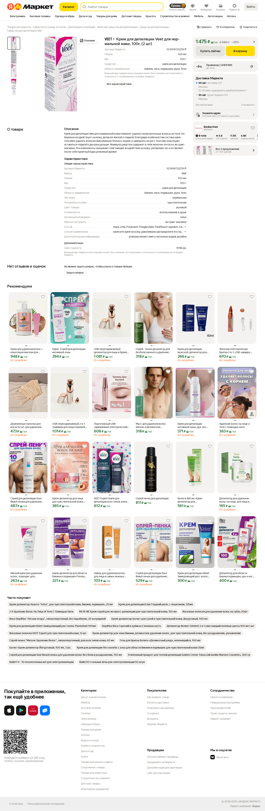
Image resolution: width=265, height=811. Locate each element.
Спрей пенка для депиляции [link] (152, 498)
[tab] (17, 16)
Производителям (220, 707)
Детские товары (90, 783)
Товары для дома (91, 729)
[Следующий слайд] (92, 74)
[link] (61, 604)
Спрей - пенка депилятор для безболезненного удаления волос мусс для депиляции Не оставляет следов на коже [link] (153, 351)
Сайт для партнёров (158, 773)
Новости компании (221, 697)
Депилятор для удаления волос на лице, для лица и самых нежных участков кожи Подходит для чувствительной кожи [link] (234, 500)
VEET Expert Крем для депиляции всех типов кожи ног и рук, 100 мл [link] (110, 500)
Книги (84, 756)
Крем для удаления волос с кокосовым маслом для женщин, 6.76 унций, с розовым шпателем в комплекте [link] (26, 351)
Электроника (88, 718)
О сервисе (153, 713)
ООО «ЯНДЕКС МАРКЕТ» (246, 801)
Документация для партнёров (164, 767)
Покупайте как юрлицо (160, 707)
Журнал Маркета (157, 724)
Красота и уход (90, 740)
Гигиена (85, 713)
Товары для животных (94, 772)
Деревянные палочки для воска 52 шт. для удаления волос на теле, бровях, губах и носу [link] (27, 425)
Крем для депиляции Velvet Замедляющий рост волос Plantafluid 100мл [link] (193, 575)
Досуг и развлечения (93, 697)
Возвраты (152, 718)
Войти (251, 6)
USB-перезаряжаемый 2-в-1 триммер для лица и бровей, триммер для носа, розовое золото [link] (68, 425)
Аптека (85, 735)
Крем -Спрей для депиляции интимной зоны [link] (68, 351)
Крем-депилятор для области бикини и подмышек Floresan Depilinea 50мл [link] (69, 575)
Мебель (85, 702)
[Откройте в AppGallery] (33, 715)
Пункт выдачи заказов (223, 713)
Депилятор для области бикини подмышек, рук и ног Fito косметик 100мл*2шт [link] (236, 575)
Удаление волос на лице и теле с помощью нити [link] (234, 425)
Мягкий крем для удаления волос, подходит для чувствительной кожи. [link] (26, 575)
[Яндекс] (256, 806)
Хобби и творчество (93, 745)
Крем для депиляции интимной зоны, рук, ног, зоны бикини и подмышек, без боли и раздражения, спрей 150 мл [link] (193, 425)
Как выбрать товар (158, 697)
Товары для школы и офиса (96, 762)
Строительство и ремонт (95, 778)
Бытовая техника (91, 707)
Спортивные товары (93, 767)
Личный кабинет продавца (162, 756)
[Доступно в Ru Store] (45, 715)
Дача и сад (87, 751)
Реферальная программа (225, 702)
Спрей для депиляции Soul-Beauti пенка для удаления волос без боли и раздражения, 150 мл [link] (26, 500)
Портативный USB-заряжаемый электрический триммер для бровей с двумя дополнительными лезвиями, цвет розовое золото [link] (111, 425)
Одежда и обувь (90, 724)
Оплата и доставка (158, 702)
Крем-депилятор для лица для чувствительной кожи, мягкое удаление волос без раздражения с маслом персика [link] (68, 500)
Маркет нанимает (220, 718)
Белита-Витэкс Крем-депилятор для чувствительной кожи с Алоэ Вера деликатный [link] (195, 500)
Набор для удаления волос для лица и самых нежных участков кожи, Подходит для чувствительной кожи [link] (111, 575)
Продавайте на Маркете (161, 762)
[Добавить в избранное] (42, 296)
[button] (119, 84)
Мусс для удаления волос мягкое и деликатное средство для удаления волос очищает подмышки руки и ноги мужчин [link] (153, 425)
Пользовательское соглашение (46, 803)
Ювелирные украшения (95, 789)
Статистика (16, 803)
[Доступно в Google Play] (21, 715)
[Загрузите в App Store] (9, 715)
